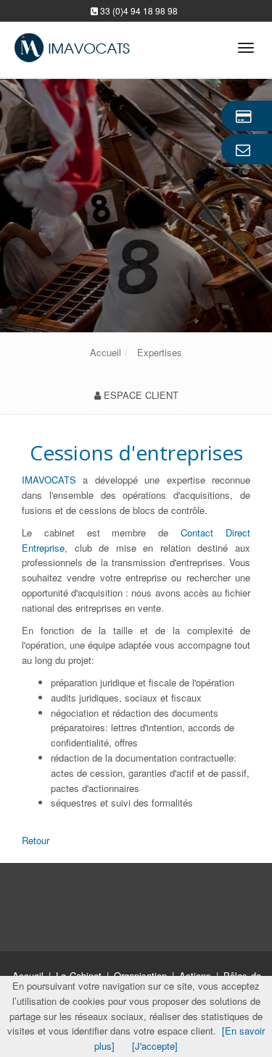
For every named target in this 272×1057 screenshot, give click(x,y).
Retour (35, 840)
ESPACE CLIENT (141, 395)
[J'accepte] (155, 1046)
